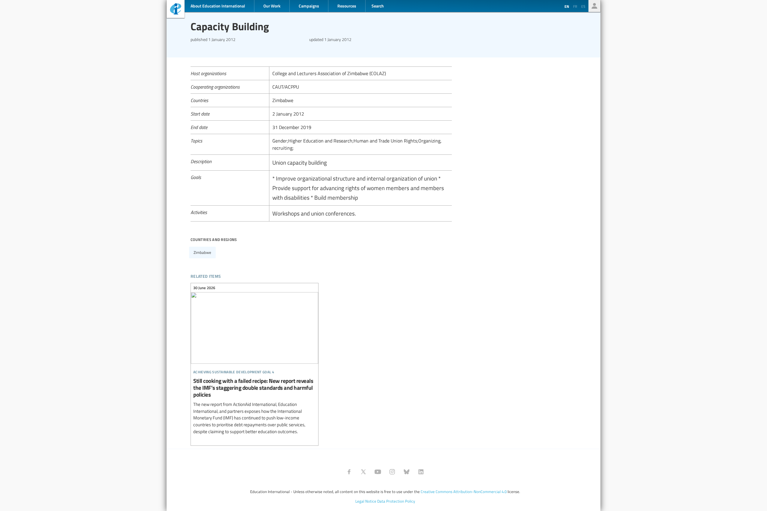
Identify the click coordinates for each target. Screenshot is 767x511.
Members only (594, 6)
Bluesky (406, 471)
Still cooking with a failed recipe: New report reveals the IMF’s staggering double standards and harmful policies (254, 360)
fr (575, 6)
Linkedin (421, 471)
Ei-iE (176, 9)
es (583, 6)
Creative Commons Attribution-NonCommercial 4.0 (464, 491)
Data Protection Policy (396, 501)
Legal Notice (365, 501)
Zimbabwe (202, 252)
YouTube (377, 471)
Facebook (349, 471)
